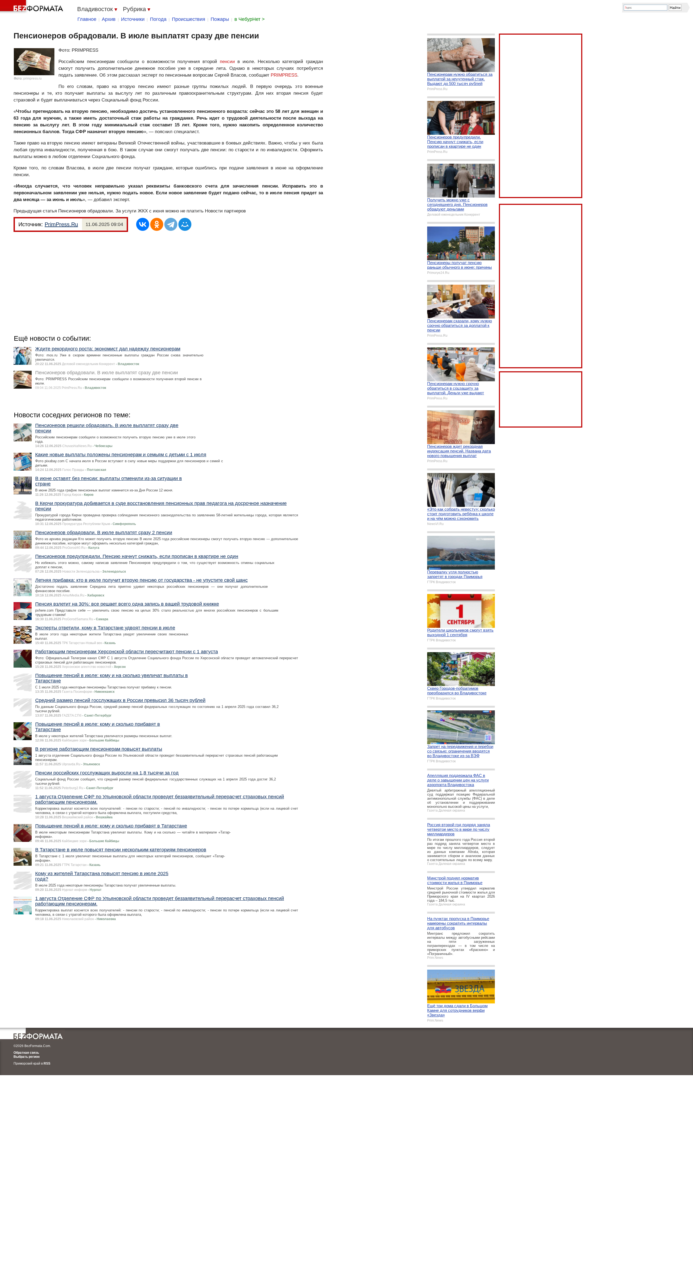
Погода (158, 19)
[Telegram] (170, 224)
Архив (109, 19)
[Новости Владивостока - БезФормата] (32, 7)
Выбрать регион (27, 1057)
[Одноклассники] (156, 224)
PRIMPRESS (284, 75)
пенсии (227, 61)
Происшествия (188, 19)
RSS (47, 1063)
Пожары (220, 19)
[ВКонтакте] (142, 224)
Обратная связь (26, 1053)
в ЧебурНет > (249, 19)
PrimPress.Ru (61, 224)
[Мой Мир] (184, 224)
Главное (86, 19)
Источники (133, 19)
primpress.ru (32, 78)
